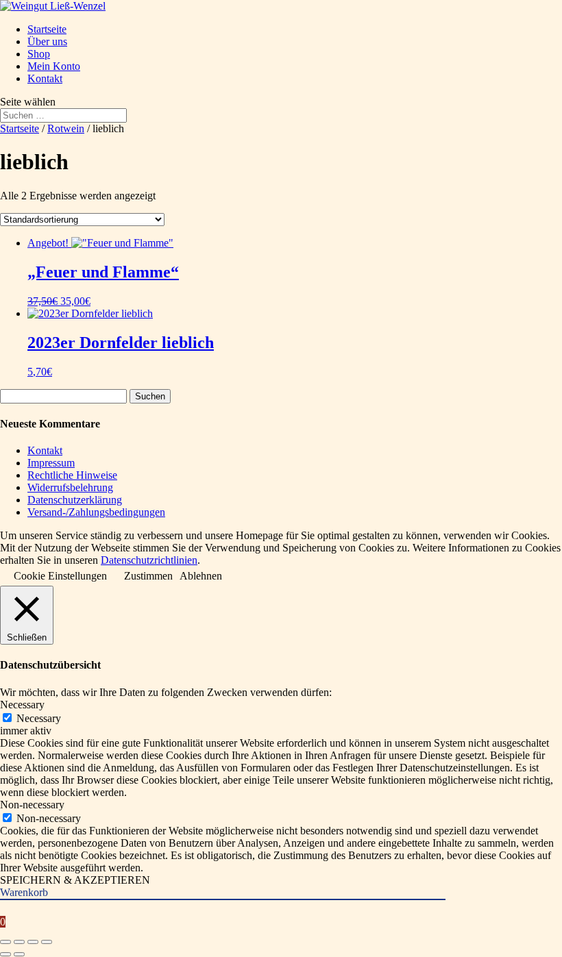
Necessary (38, 718)
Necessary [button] (22, 704)
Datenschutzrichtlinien (149, 560)
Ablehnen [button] (201, 576)
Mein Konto (53, 66)
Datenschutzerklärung (74, 500)
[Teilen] (32, 942)
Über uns (47, 41)
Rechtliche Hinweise (72, 475)
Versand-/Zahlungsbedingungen (96, 512)
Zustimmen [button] (148, 576)
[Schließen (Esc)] (46, 942)
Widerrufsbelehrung (70, 487)
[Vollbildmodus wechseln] (19, 942)
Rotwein (65, 128)
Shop (38, 54)
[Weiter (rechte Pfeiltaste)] (19, 954)
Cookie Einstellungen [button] (60, 576)
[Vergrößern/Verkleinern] (5, 942)
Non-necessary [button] (32, 804)
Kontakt (44, 78)
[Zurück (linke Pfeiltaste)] (5, 954)
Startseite (46, 29)
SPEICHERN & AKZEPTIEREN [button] (75, 880)
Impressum (51, 463)
